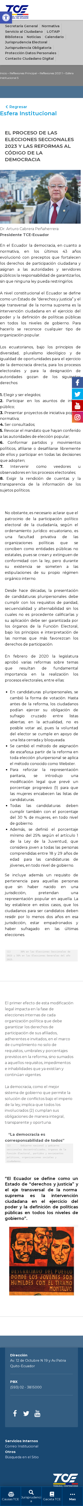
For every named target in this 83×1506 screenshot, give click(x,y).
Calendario (54, 37)
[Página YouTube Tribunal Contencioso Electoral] (37, 1413)
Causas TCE (10, 1499)
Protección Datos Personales (30, 53)
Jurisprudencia (31, 1499)
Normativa (50, 26)
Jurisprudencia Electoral (26, 42)
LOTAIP (53, 32)
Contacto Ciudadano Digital (29, 58)
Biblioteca (14, 37)
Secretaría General (21, 26)
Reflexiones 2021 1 (51, 73)
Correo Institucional (21, 1446)
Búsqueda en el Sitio (22, 1457)
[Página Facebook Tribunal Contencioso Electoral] (15, 1413)
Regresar (18, 107)
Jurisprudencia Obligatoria (28, 48)
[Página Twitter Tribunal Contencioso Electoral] (26, 1413)
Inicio (3, 73)
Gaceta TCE (52, 1499)
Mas (72, 1499)
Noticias (34, 37)
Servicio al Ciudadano (24, 32)
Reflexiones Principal (23, 73)
